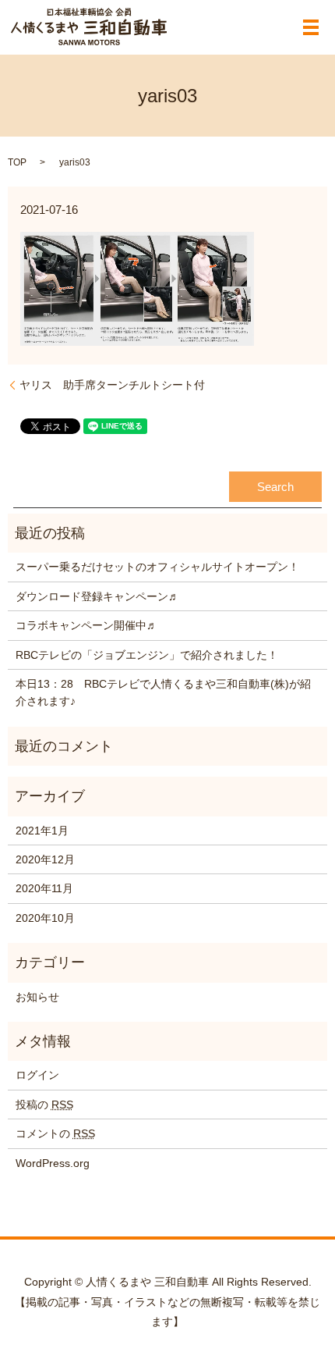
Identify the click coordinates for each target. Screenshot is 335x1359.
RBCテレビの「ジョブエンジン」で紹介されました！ (147, 655)
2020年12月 (45, 859)
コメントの (55, 1133)
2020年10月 (45, 918)
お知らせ (37, 997)
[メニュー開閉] (311, 27)
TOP (17, 162)
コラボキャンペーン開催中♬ (86, 625)
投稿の (44, 1104)
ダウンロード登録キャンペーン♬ (97, 596)
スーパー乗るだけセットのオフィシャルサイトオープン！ (157, 566)
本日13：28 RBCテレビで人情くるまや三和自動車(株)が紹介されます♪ (163, 692)
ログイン (37, 1075)
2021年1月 (42, 830)
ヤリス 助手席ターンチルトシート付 (112, 385)
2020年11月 (44, 888)
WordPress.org (53, 1163)
